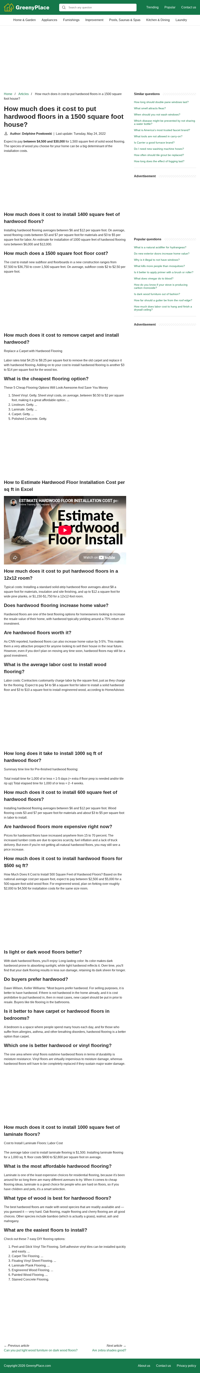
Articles (23, 94)
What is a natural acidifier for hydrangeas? (160, 247)
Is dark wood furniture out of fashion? (157, 294)
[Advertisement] (100, 58)
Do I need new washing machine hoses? (159, 148)
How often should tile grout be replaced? (159, 155)
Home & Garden (24, 20)
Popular (169, 7)
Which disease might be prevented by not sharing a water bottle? (164, 122)
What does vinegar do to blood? (153, 278)
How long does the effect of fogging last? (159, 161)
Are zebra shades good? (109, 1350)
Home (8, 94)
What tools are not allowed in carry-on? (158, 136)
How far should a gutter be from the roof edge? (163, 300)
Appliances (49, 20)
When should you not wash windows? (157, 114)
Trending (152, 7)
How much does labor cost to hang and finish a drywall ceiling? (163, 308)
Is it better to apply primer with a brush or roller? (163, 272)
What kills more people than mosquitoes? (159, 266)
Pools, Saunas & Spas (124, 20)
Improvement (94, 20)
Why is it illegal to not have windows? (157, 259)
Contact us (188, 7)
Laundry (181, 20)
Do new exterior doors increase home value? (161, 253)
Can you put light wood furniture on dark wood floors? (41, 1350)
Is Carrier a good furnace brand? (154, 142)
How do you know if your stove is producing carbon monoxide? (161, 286)
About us (144, 1365)
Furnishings (71, 20)
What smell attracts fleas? (150, 108)
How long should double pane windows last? (161, 102)
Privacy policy (186, 1365)
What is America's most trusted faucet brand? (162, 130)
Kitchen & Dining (158, 20)
